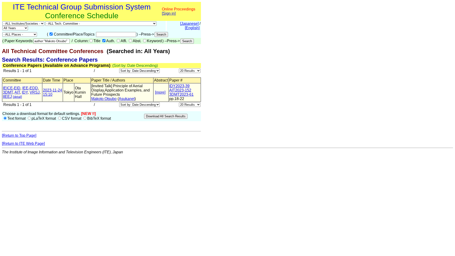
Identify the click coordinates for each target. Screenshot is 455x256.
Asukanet (127, 99)
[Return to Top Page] (19, 135)
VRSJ (35, 92)
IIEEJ (7, 97)
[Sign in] (169, 13)
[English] (192, 28)
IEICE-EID (11, 88)
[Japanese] (189, 24)
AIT (17, 92)
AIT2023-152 (180, 90)
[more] (160, 92)
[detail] (17, 97)
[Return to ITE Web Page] (23, 144)
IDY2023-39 (179, 86)
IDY (25, 92)
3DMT (8, 92)
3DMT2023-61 (181, 94)
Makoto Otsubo (104, 99)
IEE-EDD (30, 88)
